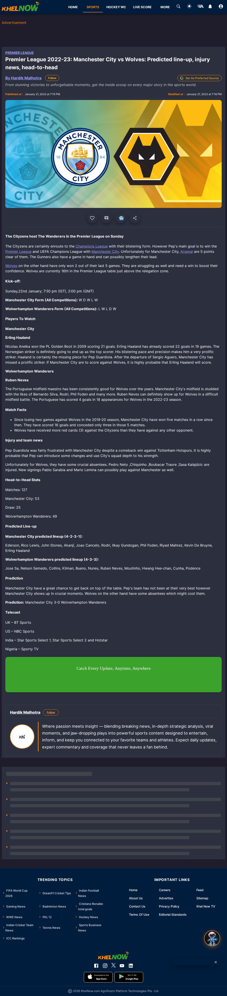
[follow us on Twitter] (113, 965)
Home (133, 890)
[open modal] (212, 938)
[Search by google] (178, 7)
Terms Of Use (139, 914)
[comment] (106, 218)
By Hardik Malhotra (23, 78)
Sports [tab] (93, 7)
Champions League (92, 246)
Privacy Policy (169, 906)
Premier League (19, 53)
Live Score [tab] (142, 7)
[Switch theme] (189, 7)
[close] (216, 962)
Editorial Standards (173, 914)
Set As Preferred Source (202, 78)
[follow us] (120, 218)
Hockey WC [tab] (116, 7)
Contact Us (137, 906)
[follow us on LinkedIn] (130, 965)
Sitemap (202, 898)
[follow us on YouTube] (122, 965)
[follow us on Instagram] (105, 965)
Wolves (11, 265)
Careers (164, 890)
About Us (136, 898)
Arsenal (186, 251)
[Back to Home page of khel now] (20, 7)
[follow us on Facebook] (96, 965)
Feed (200, 890)
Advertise (166, 898)
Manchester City (105, 251)
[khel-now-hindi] (200, 7)
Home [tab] (73, 7)
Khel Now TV (205, 906)
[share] (134, 218)
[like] (92, 218)
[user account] (221, 7)
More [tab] (165, 7)
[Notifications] (210, 7)
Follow (52, 78)
